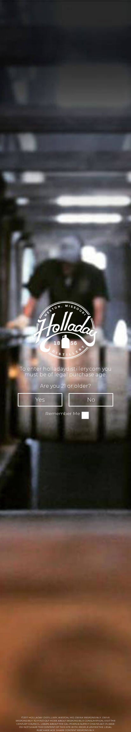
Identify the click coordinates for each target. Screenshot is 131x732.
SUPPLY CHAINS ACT (92, 723)
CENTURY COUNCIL (28, 723)
